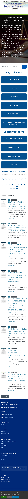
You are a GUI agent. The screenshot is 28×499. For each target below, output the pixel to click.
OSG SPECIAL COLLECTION (14, 139)
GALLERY (14, 164)
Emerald (3, 462)
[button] (24, 67)
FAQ (2, 447)
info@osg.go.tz (8, 414)
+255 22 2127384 (8, 417)
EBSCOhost (4, 460)
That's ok (4, 496)
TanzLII (2, 443)
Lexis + (3, 458)
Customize (15, 496)
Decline (9, 496)
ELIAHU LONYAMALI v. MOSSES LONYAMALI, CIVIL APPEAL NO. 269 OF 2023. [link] (17, 228)
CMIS (2, 425)
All (17, 187)
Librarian (12, 468)
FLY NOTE (14, 88)
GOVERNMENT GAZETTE (14, 147)
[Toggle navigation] (14, 12)
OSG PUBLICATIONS (14, 156)
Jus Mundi (4, 455)
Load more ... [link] (5, 396)
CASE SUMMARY (14, 79)
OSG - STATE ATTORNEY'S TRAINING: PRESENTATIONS (14, 123)
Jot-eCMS (3, 427)
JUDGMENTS (14, 97)
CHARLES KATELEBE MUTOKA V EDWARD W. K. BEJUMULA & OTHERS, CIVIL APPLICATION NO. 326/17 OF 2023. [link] (17, 277)
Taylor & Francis (5, 464)
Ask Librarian (4, 445)
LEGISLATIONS (14, 105)
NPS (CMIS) (4, 429)
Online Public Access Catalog (8, 441)
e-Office (3, 431)
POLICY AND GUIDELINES (14, 114)
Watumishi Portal (5, 433)
